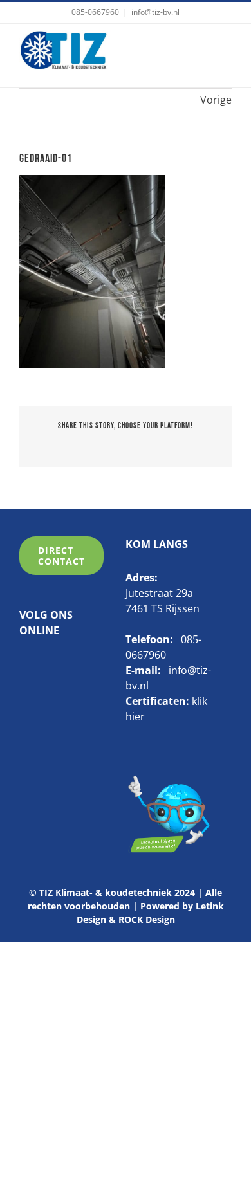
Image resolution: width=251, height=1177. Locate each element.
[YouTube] (64, 663)
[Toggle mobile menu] (224, 49)
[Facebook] (24, 663)
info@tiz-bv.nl (155, 11)
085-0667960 (95, 11)
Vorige (216, 100)
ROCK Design (146, 919)
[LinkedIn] (44, 663)
